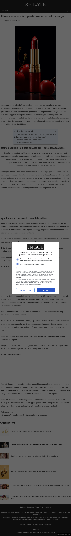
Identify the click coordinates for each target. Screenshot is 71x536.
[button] (35, 268)
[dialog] (35, 268)
